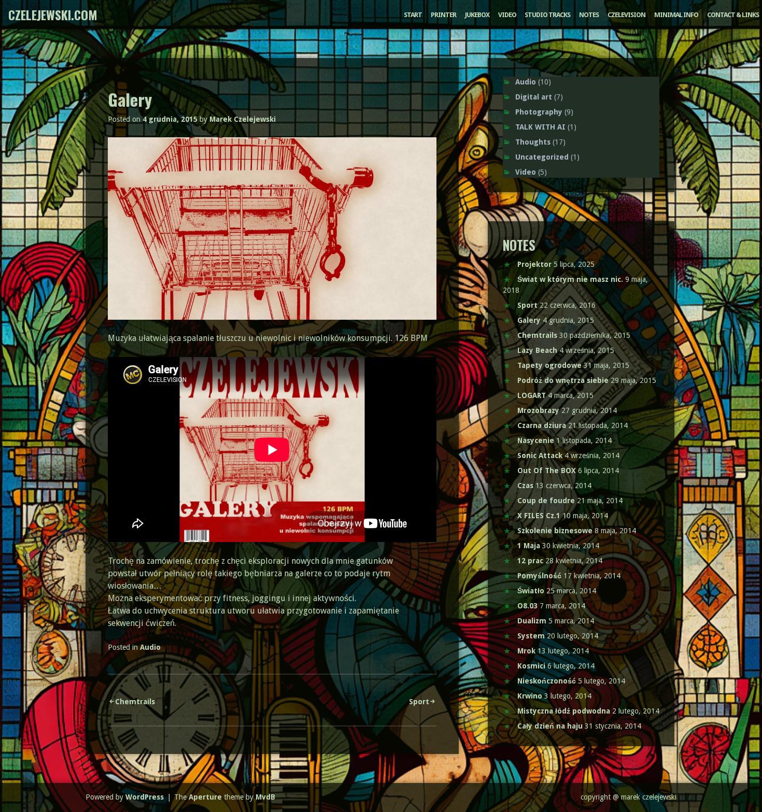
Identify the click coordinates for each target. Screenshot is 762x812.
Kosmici (531, 666)
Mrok (526, 651)
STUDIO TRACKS (547, 15)
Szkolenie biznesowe (554, 530)
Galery (529, 320)
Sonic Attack (539, 455)
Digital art (533, 97)
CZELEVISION (626, 15)
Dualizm (531, 621)
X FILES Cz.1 (538, 515)
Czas (525, 485)
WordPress (144, 797)
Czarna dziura (541, 425)
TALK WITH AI (540, 127)
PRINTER (443, 15)
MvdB (265, 797)
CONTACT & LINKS (733, 15)
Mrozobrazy (538, 410)
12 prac (530, 561)
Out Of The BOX (546, 470)
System (531, 636)
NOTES (589, 15)
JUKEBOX (477, 15)
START (413, 15)
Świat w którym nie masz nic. (570, 279)
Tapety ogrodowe (549, 365)
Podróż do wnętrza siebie (563, 380)
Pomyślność (539, 576)
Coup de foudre (546, 500)
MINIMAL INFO (676, 15)
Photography (538, 112)
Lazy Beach (537, 350)
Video (525, 172)
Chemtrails (135, 701)
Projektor (534, 264)
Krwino (529, 696)
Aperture (205, 797)
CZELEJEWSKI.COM (52, 14)
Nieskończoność (546, 681)
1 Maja (528, 546)
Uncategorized (542, 157)
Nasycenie (535, 440)
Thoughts (533, 142)
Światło (530, 591)
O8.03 (527, 606)
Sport (419, 701)
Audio (150, 647)
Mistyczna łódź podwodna (563, 711)
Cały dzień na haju (550, 726)
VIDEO (507, 15)
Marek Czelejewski (242, 119)
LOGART (531, 395)
